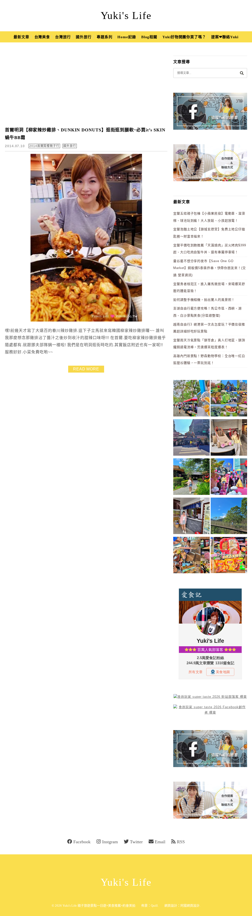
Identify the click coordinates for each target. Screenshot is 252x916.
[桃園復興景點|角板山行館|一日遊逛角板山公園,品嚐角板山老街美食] (229, 517)
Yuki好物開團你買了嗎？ (184, 37)
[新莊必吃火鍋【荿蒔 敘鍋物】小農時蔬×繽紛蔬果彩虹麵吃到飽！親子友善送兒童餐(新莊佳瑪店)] (191, 556)
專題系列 (104, 37)
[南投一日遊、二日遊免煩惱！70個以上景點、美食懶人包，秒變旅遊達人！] (229, 399)
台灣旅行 (63, 37)
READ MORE (86, 369)
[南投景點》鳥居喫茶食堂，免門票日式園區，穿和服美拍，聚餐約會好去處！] (191, 477)
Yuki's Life (126, 15)
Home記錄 (126, 37)
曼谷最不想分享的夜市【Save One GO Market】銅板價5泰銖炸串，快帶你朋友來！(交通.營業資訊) (209, 268)
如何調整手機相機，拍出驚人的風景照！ (204, 300)
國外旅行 (84, 37)
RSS (181, 841)
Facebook (82, 841)
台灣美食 (42, 37)
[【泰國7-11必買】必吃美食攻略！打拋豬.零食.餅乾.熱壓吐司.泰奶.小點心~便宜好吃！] (229, 556)
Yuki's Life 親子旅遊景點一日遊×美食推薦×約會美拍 (99, 905)
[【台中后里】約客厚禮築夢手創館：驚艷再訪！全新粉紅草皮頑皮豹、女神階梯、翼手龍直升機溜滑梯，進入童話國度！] (229, 477)
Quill (154, 905)
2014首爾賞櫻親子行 (44, 146)
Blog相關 (149, 37)
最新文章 (21, 37)
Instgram (110, 841)
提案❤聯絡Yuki (224, 37)
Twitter (136, 841)
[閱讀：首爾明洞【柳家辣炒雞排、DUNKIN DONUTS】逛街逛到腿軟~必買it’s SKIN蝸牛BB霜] (86, 320)
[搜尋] (242, 72)
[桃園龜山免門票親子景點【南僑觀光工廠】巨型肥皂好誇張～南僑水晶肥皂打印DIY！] (229, 438)
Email (160, 841)
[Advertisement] (89, 84)
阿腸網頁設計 (190, 905)
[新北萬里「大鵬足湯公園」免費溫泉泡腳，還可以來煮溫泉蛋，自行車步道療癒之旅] (191, 517)
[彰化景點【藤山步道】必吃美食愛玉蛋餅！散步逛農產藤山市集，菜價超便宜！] (191, 399)
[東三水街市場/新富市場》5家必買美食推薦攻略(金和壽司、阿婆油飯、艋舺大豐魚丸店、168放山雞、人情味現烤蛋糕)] (191, 438)
